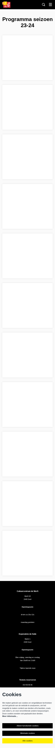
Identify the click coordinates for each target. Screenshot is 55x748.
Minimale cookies (27, 733)
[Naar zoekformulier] (43, 4)
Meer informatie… (10, 716)
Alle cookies (27, 741)
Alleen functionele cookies (27, 726)
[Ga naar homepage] (6, 5)
